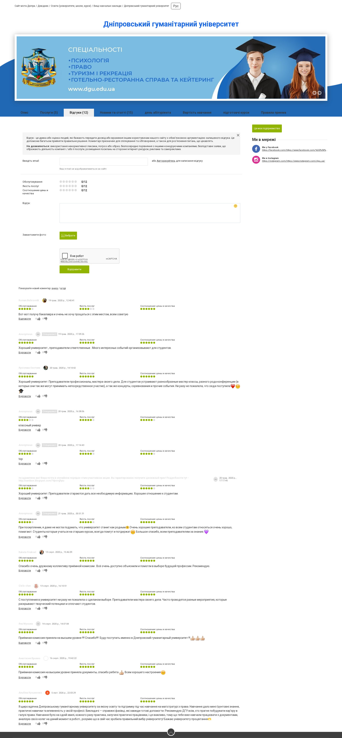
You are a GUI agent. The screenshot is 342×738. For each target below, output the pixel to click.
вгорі (63, 288)
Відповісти (25, 318)
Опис (24, 112)
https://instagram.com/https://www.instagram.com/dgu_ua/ (293, 161)
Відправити (74, 269)
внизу (55, 288)
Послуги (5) (49, 112)
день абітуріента (158, 112)
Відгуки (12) (79, 112)
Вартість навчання (197, 112)
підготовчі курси (236, 112)
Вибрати (70, 235)
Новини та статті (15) (116, 112)
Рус (176, 6)
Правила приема (273, 112)
